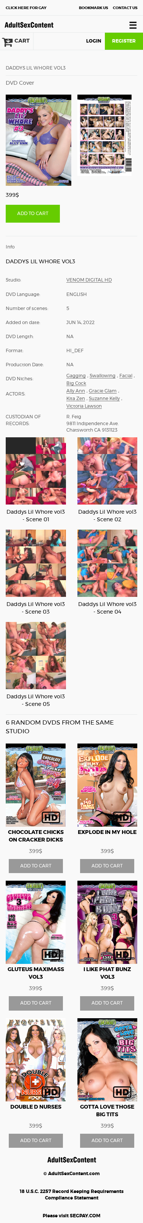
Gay (26, 8)
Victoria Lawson (84, 406)
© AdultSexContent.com (71, 1173)
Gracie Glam (103, 391)
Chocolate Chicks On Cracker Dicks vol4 (36, 840)
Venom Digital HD (89, 280)
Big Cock (76, 383)
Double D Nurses (35, 1107)
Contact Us (125, 8)
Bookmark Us (93, 8)
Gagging (76, 375)
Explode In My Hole (107, 832)
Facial (125, 375)
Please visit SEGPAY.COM (71, 1216)
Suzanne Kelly (104, 398)
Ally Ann (75, 391)
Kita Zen (75, 398)
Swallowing (103, 375)
